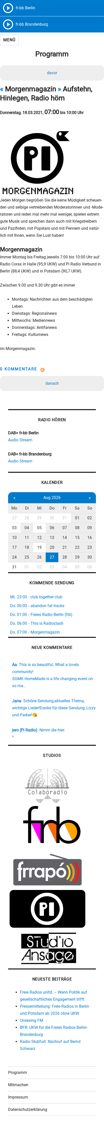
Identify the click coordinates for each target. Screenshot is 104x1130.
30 (52, 518)
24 (14, 557)
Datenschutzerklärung (27, 1109)
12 (39, 537)
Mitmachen (18, 1084)
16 (89, 537)
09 (89, 527)
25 (26, 557)
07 (64, 527)
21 (64, 547)
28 (26, 518)
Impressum (18, 1097)
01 (77, 518)
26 (39, 557)
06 (52, 527)
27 (14, 518)
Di (27, 508)
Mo (14, 508)
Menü (9, 39)
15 (77, 537)
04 (26, 527)
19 (39, 547)
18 (26, 547)
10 (14, 537)
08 (77, 527)
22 (77, 547)
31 (64, 518)
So (89, 508)
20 (52, 547)
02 (89, 518)
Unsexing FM (31, 1020)
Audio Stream (20, 440)
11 (26, 537)
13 (52, 537)
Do (52, 508)
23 (89, 547)
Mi (39, 508)
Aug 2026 (52, 497)
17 (14, 547)
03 (14, 527)
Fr (64, 508)
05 (39, 527)
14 (64, 537)
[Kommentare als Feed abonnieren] (52, 370)
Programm (17, 1072)
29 (39, 518)
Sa (77, 508)
